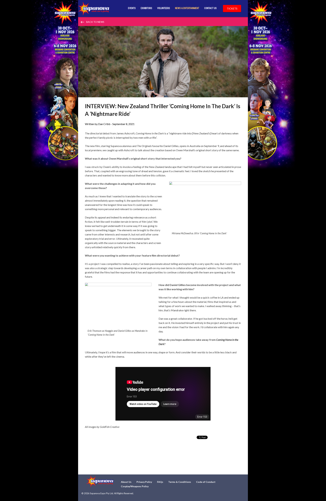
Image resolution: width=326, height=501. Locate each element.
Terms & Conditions (179, 481)
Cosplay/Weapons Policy (135, 486)
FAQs (160, 481)
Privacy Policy (144, 481)
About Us (126, 481)
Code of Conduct (205, 481)
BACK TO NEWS (92, 22)
